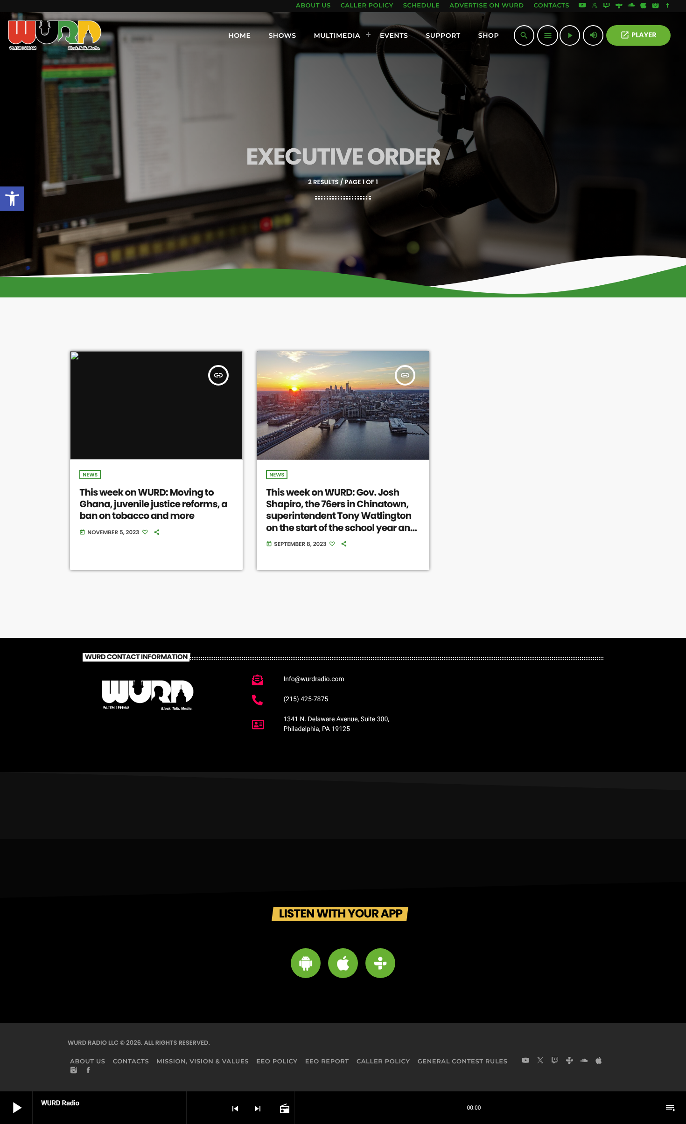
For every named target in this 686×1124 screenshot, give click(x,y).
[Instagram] (655, 6)
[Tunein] (619, 6)
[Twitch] (606, 6)
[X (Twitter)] (594, 6)
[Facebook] (668, 6)
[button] (12, 198)
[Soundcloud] (631, 6)
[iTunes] (643, 6)
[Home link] (54, 35)
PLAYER (638, 35)
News (90, 474)
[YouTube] (582, 6)
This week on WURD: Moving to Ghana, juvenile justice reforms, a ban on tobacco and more (153, 504)
